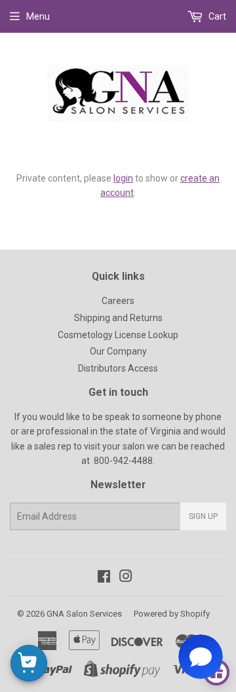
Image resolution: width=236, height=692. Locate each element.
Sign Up (203, 516)
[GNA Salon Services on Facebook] (104, 578)
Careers (118, 301)
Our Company (118, 351)
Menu (38, 16)
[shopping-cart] (28, 663)
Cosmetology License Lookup (118, 335)
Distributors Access (118, 368)
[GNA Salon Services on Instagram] (125, 578)
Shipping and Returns (118, 318)
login (123, 178)
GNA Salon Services (84, 614)
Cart (216, 16)
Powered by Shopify (172, 614)
